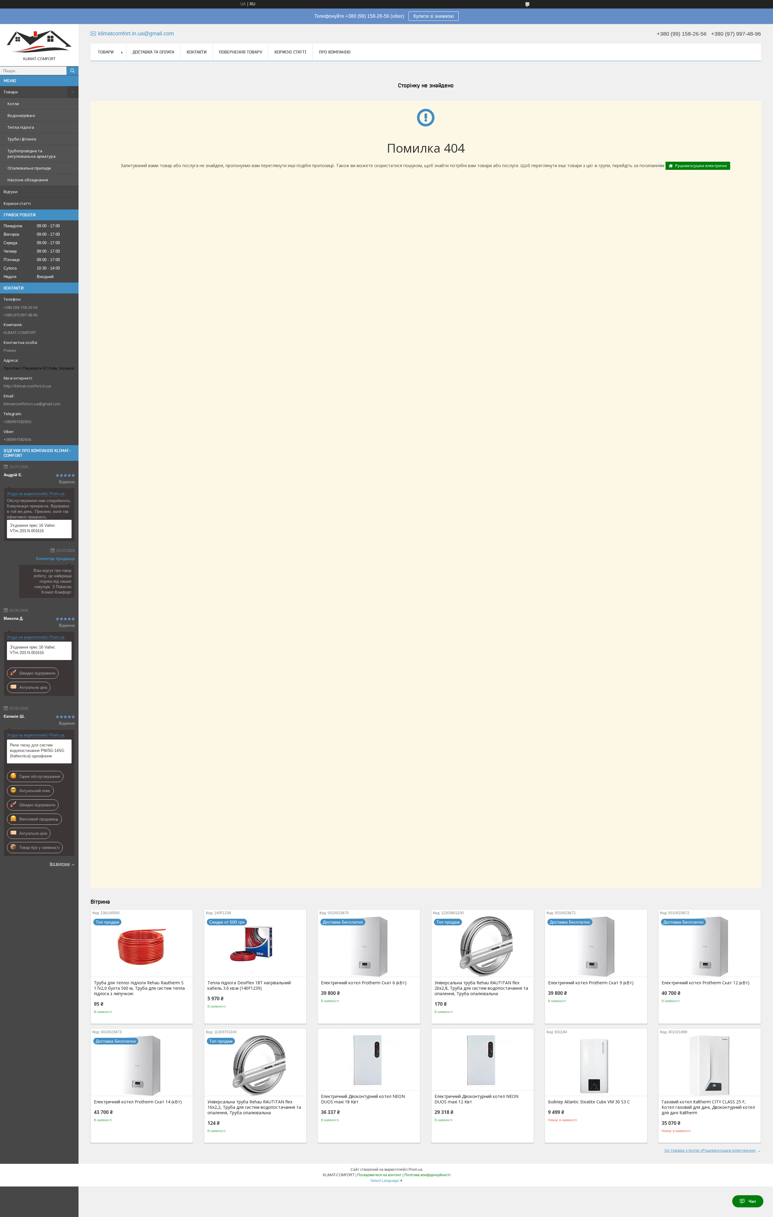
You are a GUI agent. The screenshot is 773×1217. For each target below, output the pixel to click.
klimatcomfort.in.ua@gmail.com (32, 403)
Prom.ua (415, 1169)
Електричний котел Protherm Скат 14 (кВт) (138, 1102)
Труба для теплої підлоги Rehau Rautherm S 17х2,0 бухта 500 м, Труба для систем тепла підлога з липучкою (139, 988)
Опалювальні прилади (29, 168)
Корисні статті (17, 203)
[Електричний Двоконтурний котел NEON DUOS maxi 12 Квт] (482, 1060)
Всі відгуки (60, 863)
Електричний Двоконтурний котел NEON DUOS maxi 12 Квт (476, 1099)
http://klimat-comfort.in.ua (27, 386)
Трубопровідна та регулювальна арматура (32, 153)
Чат (752, 1201)
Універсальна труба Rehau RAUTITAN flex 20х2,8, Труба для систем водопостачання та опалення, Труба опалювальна (481, 988)
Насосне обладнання (28, 180)
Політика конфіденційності (427, 1175)
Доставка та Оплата (153, 52)
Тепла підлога (21, 127)
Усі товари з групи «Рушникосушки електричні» (710, 1150)
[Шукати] (72, 70)
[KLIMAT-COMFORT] (39, 42)
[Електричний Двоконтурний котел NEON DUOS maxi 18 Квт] (369, 1060)
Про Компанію (334, 52)
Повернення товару (240, 52)
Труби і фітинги (22, 139)
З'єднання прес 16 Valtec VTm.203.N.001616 (32, 528)
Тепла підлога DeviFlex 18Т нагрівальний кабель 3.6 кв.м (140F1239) (249, 985)
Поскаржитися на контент (379, 1175)
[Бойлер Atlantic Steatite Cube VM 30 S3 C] (596, 1065)
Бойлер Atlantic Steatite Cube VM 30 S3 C (589, 1102)
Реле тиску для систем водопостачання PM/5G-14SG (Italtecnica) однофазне (37, 750)
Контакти (197, 52)
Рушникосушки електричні (701, 165)
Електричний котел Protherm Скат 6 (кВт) (363, 983)
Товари (11, 92)
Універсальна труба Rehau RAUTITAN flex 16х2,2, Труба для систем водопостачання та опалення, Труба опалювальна (254, 1107)
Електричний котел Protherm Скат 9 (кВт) (590, 983)
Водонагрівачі (21, 115)
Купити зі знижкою (433, 16)
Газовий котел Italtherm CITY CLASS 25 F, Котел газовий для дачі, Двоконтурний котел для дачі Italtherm (708, 1107)
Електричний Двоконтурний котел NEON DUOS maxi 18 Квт (363, 1099)
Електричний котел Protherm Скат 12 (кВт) (705, 983)
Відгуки (11, 191)
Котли (13, 103)
